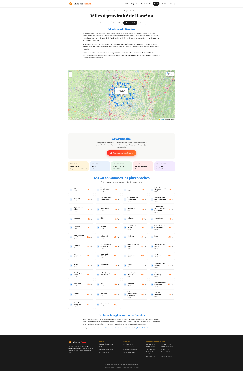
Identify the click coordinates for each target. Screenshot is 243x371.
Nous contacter (104, 352)
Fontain (165, 349)
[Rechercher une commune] (171, 4)
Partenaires (102, 347)
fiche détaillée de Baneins (112, 328)
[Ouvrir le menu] (174, 4)
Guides (164, 4)
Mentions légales (109, 367)
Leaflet (162, 119)
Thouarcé (166, 356)
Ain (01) (126, 11)
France (110, 11)
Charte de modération (106, 349)
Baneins (132, 11)
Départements (146, 4)
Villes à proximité (130, 23)
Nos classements (128, 344)
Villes (156, 4)
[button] (119, 94)
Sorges (165, 352)
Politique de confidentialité (124, 367)
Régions (134, 4)
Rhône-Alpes (118, 11)
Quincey (166, 344)
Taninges (151, 349)
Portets (150, 344)
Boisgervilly (167, 346)
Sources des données (106, 344)
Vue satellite (117, 23)
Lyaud (150, 346)
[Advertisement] (121, 66)
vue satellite (127, 328)
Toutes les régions (128, 347)
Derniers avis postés (129, 352)
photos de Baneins (142, 328)
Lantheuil (151, 356)
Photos (142, 23)
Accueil (125, 4)
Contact (136, 367)
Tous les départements (130, 349)
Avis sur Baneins (103, 23)
